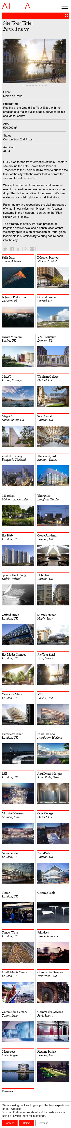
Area (6, 123)
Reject (26, 1122)
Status (7, 135)
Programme (11, 103)
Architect (9, 147)
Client (6, 92)
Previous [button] (19, 62)
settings (40, 1115)
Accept (10, 1122)
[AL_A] (16, 8)
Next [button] (52, 62)
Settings (43, 1122)
